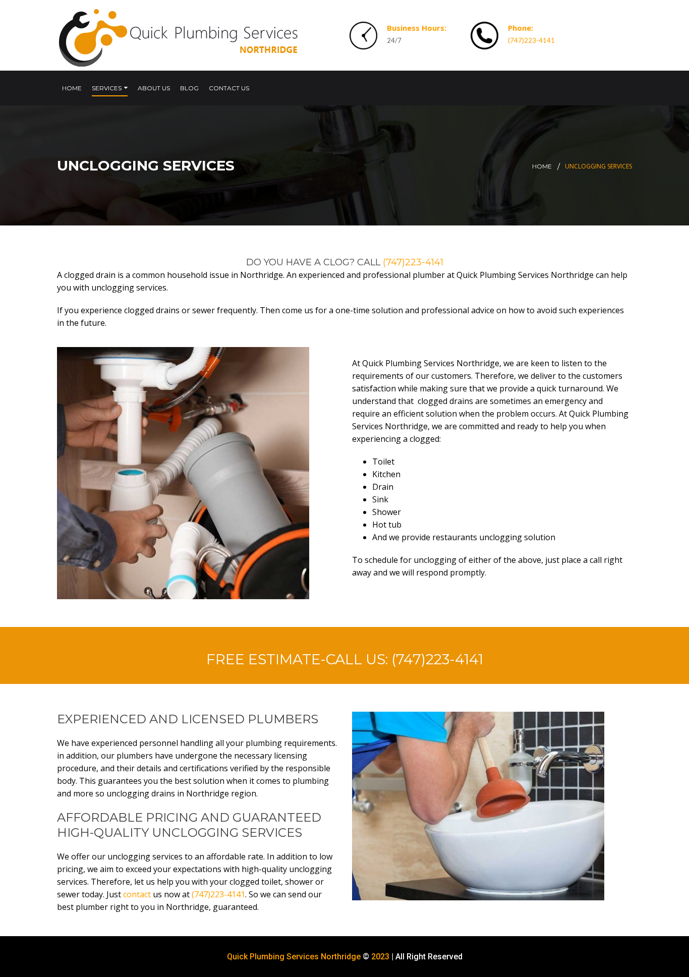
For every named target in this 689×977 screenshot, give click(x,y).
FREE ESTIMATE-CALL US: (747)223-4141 (344, 659)
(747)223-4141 (531, 40)
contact (137, 894)
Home (72, 88)
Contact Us (229, 88)
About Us (154, 88)
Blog (189, 88)
